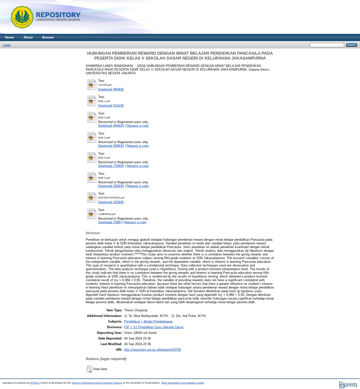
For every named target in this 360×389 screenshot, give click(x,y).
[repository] (44, 33)
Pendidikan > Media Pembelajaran (148, 321)
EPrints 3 (36, 382)
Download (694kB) (111, 125)
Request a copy (138, 125)
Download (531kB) (111, 105)
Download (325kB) (111, 202)
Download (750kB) (111, 166)
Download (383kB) (111, 186)
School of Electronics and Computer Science (97, 382)
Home (9, 37)
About (28, 37)
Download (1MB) (109, 222)
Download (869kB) (111, 89)
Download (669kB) (111, 146)
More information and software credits (183, 382)
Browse (48, 37)
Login (7, 45)
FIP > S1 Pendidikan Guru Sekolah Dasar (153, 327)
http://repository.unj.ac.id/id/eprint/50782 (152, 349)
